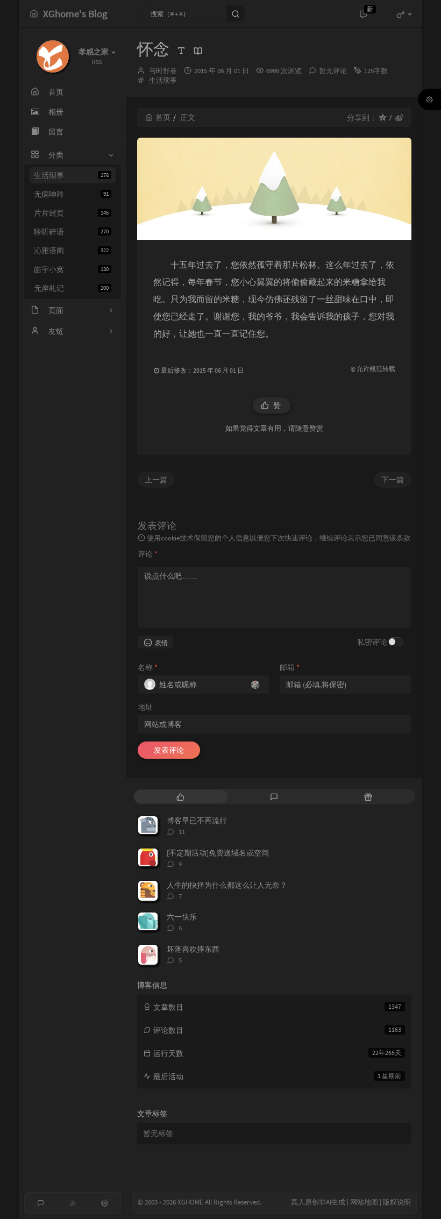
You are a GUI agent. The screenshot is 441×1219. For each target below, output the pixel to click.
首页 (162, 117)
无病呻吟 (71, 194)
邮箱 (290, 667)
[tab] (180, 796)
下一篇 (392, 479)
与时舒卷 (163, 70)
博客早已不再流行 (197, 820)
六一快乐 (182, 917)
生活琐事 (71, 175)
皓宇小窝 (71, 269)
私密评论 (372, 642)
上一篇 (156, 479)
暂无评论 (333, 70)
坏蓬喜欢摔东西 (193, 949)
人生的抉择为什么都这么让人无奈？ (227, 885)
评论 (148, 554)
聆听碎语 (71, 232)
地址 (145, 707)
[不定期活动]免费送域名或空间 (218, 853)
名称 (148, 667)
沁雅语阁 (71, 250)
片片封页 (71, 213)
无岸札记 (71, 288)
